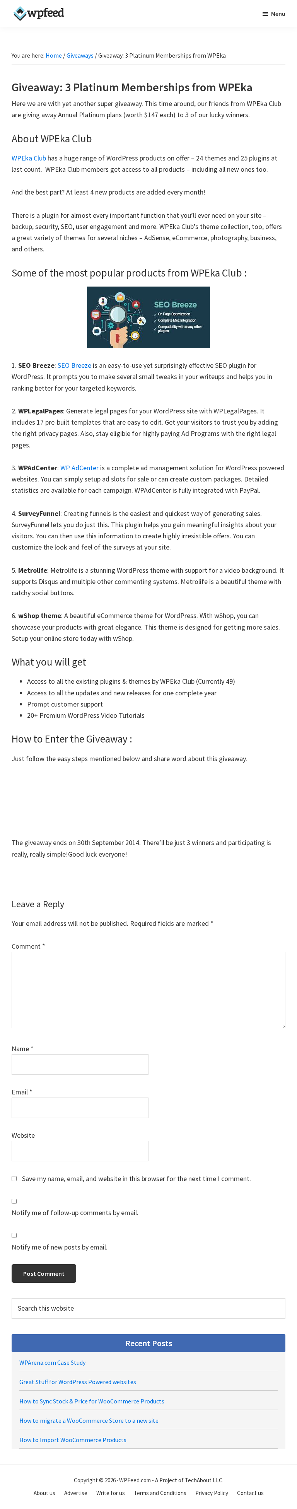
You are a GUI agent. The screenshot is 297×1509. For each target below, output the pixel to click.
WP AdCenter (79, 467)
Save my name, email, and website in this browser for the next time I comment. (136, 1178)
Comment (28, 946)
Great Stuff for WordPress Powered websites (77, 1382)
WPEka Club (29, 158)
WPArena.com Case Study (52, 1362)
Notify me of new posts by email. (60, 1247)
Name (23, 1048)
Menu (278, 13)
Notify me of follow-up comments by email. (75, 1212)
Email (22, 1091)
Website (23, 1135)
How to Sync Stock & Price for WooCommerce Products (91, 1401)
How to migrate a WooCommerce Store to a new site (89, 1420)
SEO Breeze (74, 365)
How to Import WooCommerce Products (72, 1440)
